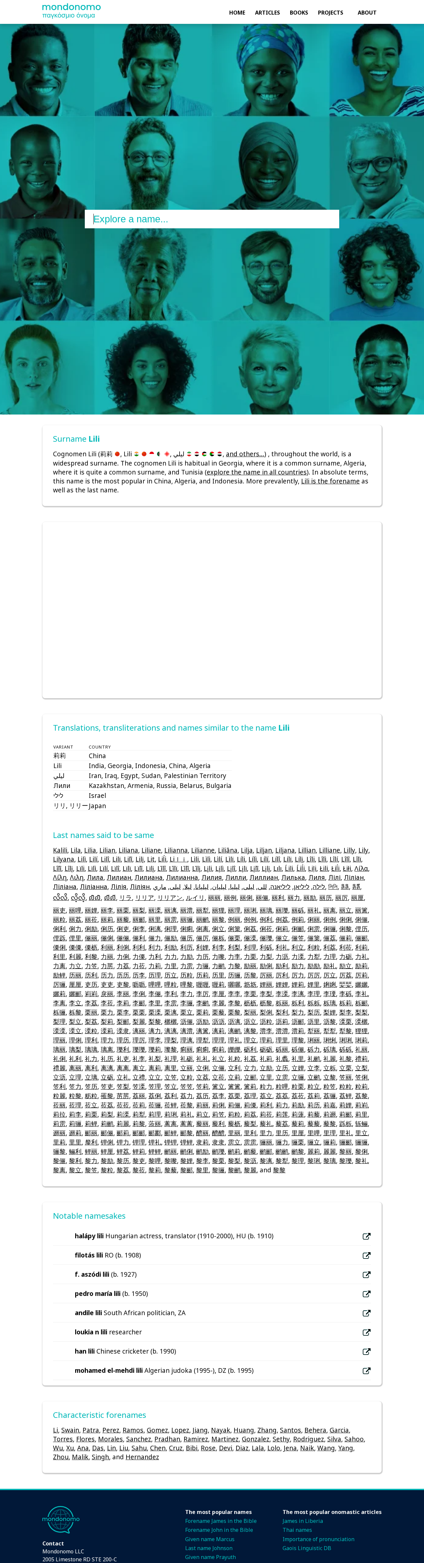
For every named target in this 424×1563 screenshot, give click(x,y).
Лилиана (148, 877)
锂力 (123, 1142)
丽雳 (170, 919)
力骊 (202, 965)
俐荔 (250, 928)
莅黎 (186, 1104)
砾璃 (329, 1049)
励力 (298, 965)
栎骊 (59, 1012)
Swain (70, 1429)
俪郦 (361, 937)
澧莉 (298, 1030)
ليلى (248, 886)
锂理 (138, 1142)
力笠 (91, 965)
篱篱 (234, 1086)
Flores (85, 1438)
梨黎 (154, 1021)
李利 (170, 993)
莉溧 (123, 1114)
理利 (91, 1039)
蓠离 (170, 1123)
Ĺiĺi (300, 868)
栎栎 (313, 1002)
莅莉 (138, 1104)
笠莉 (202, 1086)
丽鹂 (202, 919)
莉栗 (91, 1114)
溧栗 (345, 1021)
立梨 (361, 1067)
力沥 (282, 956)
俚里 (75, 937)
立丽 (186, 1067)
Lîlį (69, 868)
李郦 (138, 1002)
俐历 (107, 928)
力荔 (123, 965)
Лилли (235, 877)
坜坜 (250, 984)
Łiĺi (335, 868)
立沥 (59, 1077)
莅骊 (154, 1104)
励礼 (329, 965)
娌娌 (282, 984)
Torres (63, 1438)
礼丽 (361, 1049)
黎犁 (282, 1160)
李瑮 (329, 993)
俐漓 (154, 928)
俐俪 (361, 919)
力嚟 (218, 956)
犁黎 (345, 1030)
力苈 (107, 965)
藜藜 (313, 1123)
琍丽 (313, 1039)
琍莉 (361, 1039)
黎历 (123, 1160)
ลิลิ (345, 886)
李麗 (218, 1002)
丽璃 (266, 910)
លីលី (110, 897)
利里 (59, 956)
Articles (267, 12)
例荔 (282, 919)
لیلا (188, 886)
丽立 (345, 910)
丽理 (234, 910)
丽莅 (91, 919)
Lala (258, 1447)
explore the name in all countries (257, 472)
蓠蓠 (186, 1123)
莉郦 (345, 1114)
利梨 (234, 947)
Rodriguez (308, 1438)
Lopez (180, 1429)
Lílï (287, 859)
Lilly (349, 850)
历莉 (202, 975)
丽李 (107, 910)
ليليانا (202, 886)
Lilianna (176, 850)
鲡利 (75, 1151)
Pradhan (167, 1438)
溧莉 (107, 1030)
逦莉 (75, 1132)
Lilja (247, 850)
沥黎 (329, 1021)
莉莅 (266, 1114)
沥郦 (298, 1021)
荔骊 (329, 1095)
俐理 (170, 928)
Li (55, 1429)
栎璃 (329, 1002)
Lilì (82, 859)
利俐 (123, 947)
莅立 (91, 1104)
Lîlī (57, 868)
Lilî (105, 859)
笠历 (91, 1086)
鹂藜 (250, 1151)
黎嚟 (170, 1160)
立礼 (123, 1077)
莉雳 (59, 1123)
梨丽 (250, 1012)
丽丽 (214, 897)
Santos (290, 1429)
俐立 (218, 928)
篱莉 (250, 1086)
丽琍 (250, 910)
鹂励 (202, 1151)
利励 (170, 947)
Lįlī (254, 868)
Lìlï (229, 859)
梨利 (282, 1012)
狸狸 (361, 1030)
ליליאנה (280, 886)
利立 (298, 947)
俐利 (59, 928)
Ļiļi (312, 868)
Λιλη (76, 877)
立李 (313, 1067)
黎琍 (313, 1160)
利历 (186, 947)
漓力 (154, 1030)
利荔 (329, 947)
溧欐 (361, 1021)
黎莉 (154, 1169)
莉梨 (107, 1114)
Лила (95, 877)
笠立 (170, 1086)
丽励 (309, 897)
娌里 (313, 984)
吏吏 (107, 984)
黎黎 (279, 1169)
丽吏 (59, 910)
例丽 (234, 919)
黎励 (107, 1160)
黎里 (202, 1169)
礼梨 (154, 1058)
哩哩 (154, 984)
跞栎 (345, 1123)
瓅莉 (154, 1049)
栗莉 (202, 1012)
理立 (250, 1039)
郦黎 (186, 1132)
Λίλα (361, 868)
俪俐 (107, 937)
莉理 (154, 1114)
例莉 (298, 919)
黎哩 (154, 1160)
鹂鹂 (282, 1151)
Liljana (285, 850)
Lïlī (138, 868)
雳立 (234, 1142)
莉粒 (234, 1114)
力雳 (186, 965)
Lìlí (218, 859)
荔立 (266, 1095)
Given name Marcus (210, 1539)
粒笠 (329, 1086)
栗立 (186, 1012)
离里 (170, 1067)
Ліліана (65, 886)
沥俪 (186, 1021)
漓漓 (170, 1030)
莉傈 (250, 1104)
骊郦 (345, 1142)
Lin (111, 1447)
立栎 (329, 1067)
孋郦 (75, 993)
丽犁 (202, 910)
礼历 (107, 1058)
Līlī (185, 868)
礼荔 (250, 1058)
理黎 (298, 1039)
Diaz (242, 1447)
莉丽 (202, 1104)
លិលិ (95, 897)
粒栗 (298, 1086)
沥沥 (218, 1021)
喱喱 (202, 984)
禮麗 (59, 1067)
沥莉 (282, 1021)
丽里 (154, 919)
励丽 (250, 965)
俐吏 (123, 928)
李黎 (234, 1002)
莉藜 (313, 1114)
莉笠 (218, 1114)
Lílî (276, 859)
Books (299, 12)
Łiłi (347, 868)
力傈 (138, 956)
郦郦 (138, 1132)
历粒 (186, 975)
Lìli (194, 859)
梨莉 (107, 1021)
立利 (234, 1067)
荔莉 (313, 1095)
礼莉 (266, 1058)
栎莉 (345, 1002)
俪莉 (345, 937)
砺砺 (266, 1049)
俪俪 (123, 937)
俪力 (154, 937)
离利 (91, 1067)
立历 (282, 1067)
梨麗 (138, 1021)
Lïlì (92, 868)
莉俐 (218, 1104)
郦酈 (154, 1132)
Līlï (173, 868)
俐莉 (282, 928)
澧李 (266, 1030)
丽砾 (298, 910)
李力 (186, 993)
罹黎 (107, 1095)
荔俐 (154, 1095)
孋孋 (361, 984)
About (367, 12)
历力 (107, 975)
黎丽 (345, 1151)
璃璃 (91, 1049)
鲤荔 (123, 1151)
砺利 (250, 1049)
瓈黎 (170, 1049)
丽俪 (262, 897)
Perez (110, 1429)
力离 (59, 965)
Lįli (208, 868)
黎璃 (329, 1160)
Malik (80, 1456)
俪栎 (218, 937)
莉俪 (234, 1104)
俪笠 (298, 937)
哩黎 (186, 984)
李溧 (282, 993)
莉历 (313, 1104)
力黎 (234, 965)
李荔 (91, 1002)
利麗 (75, 956)
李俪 (154, 993)
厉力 (298, 975)
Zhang (267, 1429)
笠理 (154, 1086)
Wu (58, 1447)
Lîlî (345, 859)
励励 (313, 965)
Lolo (273, 1447)
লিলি (333, 886)
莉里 (361, 1114)
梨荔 (91, 1021)
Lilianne (203, 850)
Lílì (252, 859)
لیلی (175, 886)
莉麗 (123, 1123)
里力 (266, 1132)
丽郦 (138, 919)
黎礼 (361, 1160)
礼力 (91, 1058)
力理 (329, 956)
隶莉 (202, 1142)
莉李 (75, 1114)
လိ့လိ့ (78, 897)
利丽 (107, 947)
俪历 (186, 937)
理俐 (75, 1039)
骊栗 (298, 1142)
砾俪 (298, 1049)
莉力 (282, 1104)
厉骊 (59, 984)
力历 (202, 956)
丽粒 (59, 919)
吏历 (91, 984)
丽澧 (186, 910)
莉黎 (138, 1123)
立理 (75, 1077)
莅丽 (59, 1104)
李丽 (123, 993)
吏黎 (123, 984)
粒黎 (75, 1095)
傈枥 (91, 947)
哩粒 (170, 984)
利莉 (361, 947)
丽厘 (357, 897)
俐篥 (234, 928)
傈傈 (75, 947)
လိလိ (60, 897)
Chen (158, 1447)
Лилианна (182, 877)
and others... (245, 453)
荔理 (250, 1095)
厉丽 (266, 975)
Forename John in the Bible (219, 1530)
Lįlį (266, 868)
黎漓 (266, 1160)
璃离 (107, 1049)
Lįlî (231, 868)
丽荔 (75, 919)
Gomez (157, 1429)
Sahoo (354, 1438)
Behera (315, 1429)
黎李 (202, 1160)
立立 (154, 1077)
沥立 (250, 1021)
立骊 (298, 1077)
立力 (250, 1067)
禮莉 (361, 1058)
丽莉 (107, 919)
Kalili (60, 850)
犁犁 (329, 1030)
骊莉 (329, 1142)
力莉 (154, 965)
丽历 (325, 897)
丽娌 (91, 910)
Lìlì (206, 859)
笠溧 (138, 1086)
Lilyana (63, 859)
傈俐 (59, 947)
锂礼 (154, 1142)
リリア (144, 897)
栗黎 (234, 1012)
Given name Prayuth (210, 1557)
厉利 (282, 975)
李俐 (138, 993)
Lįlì (219, 868)
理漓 (186, 1039)
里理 (329, 1132)
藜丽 (202, 1123)
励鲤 (59, 975)
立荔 (202, 1077)
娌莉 (298, 984)
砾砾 (345, 1049)
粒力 (266, 1086)
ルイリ (195, 897)
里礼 (345, 1132)
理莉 (266, 1039)
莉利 (266, 1104)
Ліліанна (93, 886)
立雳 (282, 1077)
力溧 (298, 956)
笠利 (59, 1086)
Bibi (191, 1447)
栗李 (123, 1012)
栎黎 (75, 1012)
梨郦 (123, 1021)
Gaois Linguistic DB (307, 1548)
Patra (90, 1429)
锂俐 (107, 1142)
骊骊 (361, 1142)
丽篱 (361, 910)
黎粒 (107, 1169)
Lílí (264, 859)
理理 (218, 1039)
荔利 (170, 1095)
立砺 (107, 1077)
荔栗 (234, 1095)
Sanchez (138, 1438)
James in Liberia (303, 1521)
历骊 (234, 975)
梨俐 (266, 1012)
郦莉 (123, 1132)
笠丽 (345, 1077)
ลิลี (356, 886)
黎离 (59, 1169)
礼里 (298, 1058)
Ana (83, 1447)
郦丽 (91, 1132)
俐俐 (345, 919)
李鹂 (202, 1002)
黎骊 (218, 1169)
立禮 (138, 1077)
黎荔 (123, 1169)
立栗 (345, 1067)
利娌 (202, 947)
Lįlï (242, 868)
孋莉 (59, 993)
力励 (186, 956)
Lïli (80, 868)
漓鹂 (234, 1030)
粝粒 (91, 1095)
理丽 (59, 1039)
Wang (326, 1447)
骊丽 (266, 1142)
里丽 (234, 1132)
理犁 (202, 1039)
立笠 (170, 1077)
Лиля (316, 877)
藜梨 (250, 1123)
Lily (363, 850)
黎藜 (170, 1169)
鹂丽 (170, 1151)
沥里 (313, 1021)
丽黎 (218, 919)
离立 (138, 1067)
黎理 (298, 1160)
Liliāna (228, 850)
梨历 (313, 1012)
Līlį (196, 868)
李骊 (186, 1002)
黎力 (91, 1160)
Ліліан (354, 877)
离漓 (107, 1067)
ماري (159, 886)
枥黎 (266, 1002)
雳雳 (250, 1142)
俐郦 (298, 928)
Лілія (119, 886)
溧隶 (123, 1030)
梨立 (75, 1021)
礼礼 (202, 1058)
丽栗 (123, 910)
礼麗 (329, 1058)
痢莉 (218, 1049)
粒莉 (361, 1086)
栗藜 (218, 1012)
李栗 (250, 993)
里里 (75, 1142)
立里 (266, 1077)
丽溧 (154, 910)
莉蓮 (298, 1114)
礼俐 (59, 1058)
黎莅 (138, 1169)
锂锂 (170, 1142)
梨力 (298, 1012)
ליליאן (301, 886)
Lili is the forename (330, 480)
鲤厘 (107, 1151)
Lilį (139, 859)
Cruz (176, 1447)
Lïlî (115, 868)
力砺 (345, 956)
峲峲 (91, 993)
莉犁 (138, 1114)
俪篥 (313, 937)
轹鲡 (361, 1123)
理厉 (138, 1039)
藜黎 (329, 1123)
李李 (234, 993)
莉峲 (361, 1104)
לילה (319, 886)
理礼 (234, 1039)
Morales (110, 1438)
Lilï (116, 859)
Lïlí (103, 868)
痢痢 (202, 1049)
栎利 (298, 1002)
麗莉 (313, 1151)
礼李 (138, 1058)
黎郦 (186, 1169)
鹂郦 (266, 1151)
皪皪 (234, 1049)
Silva (334, 1438)
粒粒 (345, 1086)
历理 (154, 975)
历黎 (250, 975)
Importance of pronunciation (318, 1539)
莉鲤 (91, 1123)
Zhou (61, 1456)
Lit (151, 859)
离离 (123, 1067)
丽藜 (123, 919)
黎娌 (186, 1160)
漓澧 (186, 1030)
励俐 (266, 965)
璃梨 (75, 1049)
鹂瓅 (218, 1151)
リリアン (170, 897)
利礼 (282, 947)
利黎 (91, 956)
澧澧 (282, 1030)
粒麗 (59, 1095)
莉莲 (282, 1114)
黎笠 (91, 1169)
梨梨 (361, 1012)
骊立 (313, 1142)
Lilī (128, 859)
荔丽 (138, 1095)
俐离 (202, 928)
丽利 (278, 897)
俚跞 (59, 937)
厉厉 (313, 975)
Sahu (139, 1447)
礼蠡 (282, 1058)
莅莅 (123, 1104)
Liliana (128, 850)
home (237, 12)
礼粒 (234, 1058)
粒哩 (282, 1086)
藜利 (218, 1123)
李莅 (107, 1002)
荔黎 (361, 1095)
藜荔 (282, 1123)
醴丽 (202, 1132)
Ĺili (289, 868)
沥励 (202, 1021)
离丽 (75, 1067)
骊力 (282, 1142)
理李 (154, 1039)
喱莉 (218, 984)
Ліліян (140, 886)
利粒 (313, 947)
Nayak (220, 1429)
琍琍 (345, 1039)
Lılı (277, 868)
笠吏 (107, 1086)
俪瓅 (266, 937)
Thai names (297, 1530)
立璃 (91, 1077)
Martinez (224, 1438)
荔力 (186, 1095)
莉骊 (75, 1123)
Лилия (211, 877)
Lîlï (357, 859)
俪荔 (329, 937)
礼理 (170, 1058)
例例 (250, 919)
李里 (154, 1002)
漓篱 (202, 1030)
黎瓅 (345, 1160)
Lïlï (127, 868)
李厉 (202, 993)
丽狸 (218, 910)
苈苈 (123, 1095)
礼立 (218, 1058)
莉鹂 (107, 1123)
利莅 (345, 947)
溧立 (75, 1030)
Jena (290, 1447)
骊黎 (59, 1151)
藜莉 (298, 1123)
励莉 (361, 965)
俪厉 (202, 937)
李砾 (345, 993)
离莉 (154, 1067)
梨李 (345, 1012)
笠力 (75, 1086)
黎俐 (361, 1151)
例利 (266, 919)
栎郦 (361, 1002)
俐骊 (329, 928)
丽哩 (75, 910)
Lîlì (322, 859)
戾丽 (107, 993)
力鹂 (218, 965)
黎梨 (234, 1160)
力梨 (266, 956)
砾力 (313, 1049)
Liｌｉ (178, 859)
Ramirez (196, 1438)
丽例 (230, 897)
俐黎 (345, 928)
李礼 (361, 993)
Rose (208, 1447)
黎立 (75, 1169)
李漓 (298, 993)
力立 (75, 965)
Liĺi (162, 859)
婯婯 (345, 984)
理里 (282, 1039)
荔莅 (298, 1095)
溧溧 (59, 1030)
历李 (138, 975)
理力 (107, 1039)
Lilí (93, 859)
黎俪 (59, 1160)
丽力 (294, 897)
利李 (218, 947)
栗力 (107, 1012)
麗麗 (329, 1151)
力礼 (361, 956)
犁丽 (313, 1030)
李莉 (123, 1002)
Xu (70, 1447)
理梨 (170, 1039)
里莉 (59, 1142)
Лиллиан (263, 877)
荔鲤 (345, 1095)
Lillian (307, 850)
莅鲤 (170, 1104)
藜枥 (234, 1123)
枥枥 (250, 1002)
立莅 (218, 1077)
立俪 (218, 1067)
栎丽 (282, 1002)
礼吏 (123, 1058)
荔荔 (282, 1095)
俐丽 (313, 919)
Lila (76, 850)
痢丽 (186, 1049)
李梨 (266, 993)
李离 (59, 1002)
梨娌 (329, 1012)
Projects (330, 12)
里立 (361, 1132)
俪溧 (250, 937)
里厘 (298, 1132)
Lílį (299, 859)
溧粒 (91, 1030)
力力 (170, 956)
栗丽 (91, 1012)
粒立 (313, 1086)
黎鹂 (234, 1169)
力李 (234, 956)
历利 (91, 975)
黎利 (75, 1160)
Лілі (334, 877)
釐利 (91, 1142)
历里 (218, 975)
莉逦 (329, 1114)
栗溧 (154, 1012)
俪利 (138, 937)
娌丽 (266, 984)
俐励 (91, 928)
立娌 (298, 1067)
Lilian (107, 850)
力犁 (313, 956)
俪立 (282, 937)
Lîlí (334, 859)
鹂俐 (186, 1151)
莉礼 (186, 1114)
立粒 (186, 1077)
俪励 (170, 937)
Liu (123, 1447)
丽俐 (246, 897)
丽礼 (313, 910)
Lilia (90, 850)
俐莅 (266, 928)
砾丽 (282, 1049)
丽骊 (186, 919)
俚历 (361, 928)
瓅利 (123, 1049)
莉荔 (250, 1114)
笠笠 (186, 1086)
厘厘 (75, 984)
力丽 (107, 956)
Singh (100, 1456)
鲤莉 (138, 1151)
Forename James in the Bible (221, 1521)
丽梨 (138, 910)
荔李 (218, 1095)
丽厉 (341, 897)
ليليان (219, 886)
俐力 (75, 928)
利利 (138, 947)
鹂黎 (298, 1151)
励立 (345, 965)
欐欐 (170, 1021)
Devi (225, 1447)
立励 (266, 1067)
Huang (244, 1429)
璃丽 (59, 1049)
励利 (282, 965)
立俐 (202, 1067)
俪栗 (234, 937)
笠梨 (123, 1086)
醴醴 (218, 1132)
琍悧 (329, 1039)
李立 (75, 1002)
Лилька (293, 877)
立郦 (250, 1077)
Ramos (133, 1429)
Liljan (264, 850)
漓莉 (218, 1030)
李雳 (170, 1002)
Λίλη (60, 877)
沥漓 (234, 1021)
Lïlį (150, 868)
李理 (313, 993)
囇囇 (234, 984)
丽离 (329, 910)
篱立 (218, 1086)
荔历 (202, 1095)
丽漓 (170, 910)
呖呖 (138, 984)
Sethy (281, 1438)
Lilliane (329, 850)
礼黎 (345, 1058)
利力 (154, 947)
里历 (282, 1132)
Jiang (200, 1429)
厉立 (329, 975)
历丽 (75, 975)
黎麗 (250, 1169)
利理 (250, 947)
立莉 (234, 1077)
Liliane (151, 850)
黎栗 (218, 1160)
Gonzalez (255, 1438)
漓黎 (250, 1030)
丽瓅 (282, 910)
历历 (123, 975)
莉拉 (59, 1114)
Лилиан (119, 877)
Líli (241, 859)
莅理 (75, 1104)
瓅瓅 (138, 1049)
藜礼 (266, 1123)
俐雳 (313, 928)
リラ (125, 897)
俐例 (329, 919)
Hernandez (142, 1456)
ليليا (235, 886)
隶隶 (218, 1142)
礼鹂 (313, 1058)
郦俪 (107, 1132)
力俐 (123, 956)
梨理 (59, 1021)
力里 (170, 965)
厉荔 (345, 975)
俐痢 (186, 928)
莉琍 (170, 1114)
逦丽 (59, 1132)
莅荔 (107, 1104)
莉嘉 (329, 1104)
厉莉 (361, 975)
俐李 (138, 928)
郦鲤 (170, 1132)
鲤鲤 (154, 1151)
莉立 (202, 1114)
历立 (170, 975)
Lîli (310, 859)
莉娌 (345, 1104)
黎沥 (250, 1160)
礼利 (75, 1058)
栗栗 (138, 1012)
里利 (250, 1132)
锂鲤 (186, 1142)
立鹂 (313, 1077)
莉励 (298, 1104)
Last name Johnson (209, 1548)
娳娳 (329, 984)
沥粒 (266, 1021)
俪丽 (91, 937)
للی (262, 886)
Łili (324, 868)
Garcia (339, 1429)
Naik (307, 1447)
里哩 (313, 1132)
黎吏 (138, 1160)
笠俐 (361, 1077)
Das (98, 1447)
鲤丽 (91, 1151)
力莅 (138, 965)
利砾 (266, 947)
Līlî (161, 868)
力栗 (250, 956)
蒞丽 (154, 1123)
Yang (345, 1447)
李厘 (218, 993)
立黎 (329, 1077)
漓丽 (138, 1030)
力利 (154, 956)
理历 (123, 1039)
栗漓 (170, 1012)
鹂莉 (234, 1151)
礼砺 (186, 1058)
